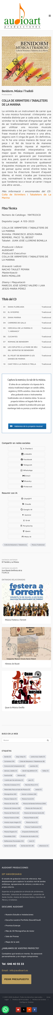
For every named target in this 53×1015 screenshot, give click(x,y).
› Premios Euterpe (12, 925)
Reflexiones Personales (14, 841)
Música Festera (11, 818)
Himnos (21, 775)
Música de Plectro (11, 813)
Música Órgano (10, 832)
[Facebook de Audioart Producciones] (34, 1009)
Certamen (9, 761)
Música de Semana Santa (34, 813)
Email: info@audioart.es (15, 970)
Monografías (10, 794)
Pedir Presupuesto (16, 979)
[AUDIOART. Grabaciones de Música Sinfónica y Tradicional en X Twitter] (23, 1009)
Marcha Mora (31, 785)
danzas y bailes (10, 771)
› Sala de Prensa (11, 936)
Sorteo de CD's (27, 846)
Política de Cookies (39, 999)
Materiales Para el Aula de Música (17, 789)
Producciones (7, 94)
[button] (5, 1009)
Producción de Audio (29, 836)
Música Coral (28, 799)
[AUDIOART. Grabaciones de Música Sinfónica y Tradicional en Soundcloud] (29, 1009)
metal (38, 789)
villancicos (43, 846)
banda (7, 757)
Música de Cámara (12, 808)
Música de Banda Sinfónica (34, 803)
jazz (30, 780)
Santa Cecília (10, 846)
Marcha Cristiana (12, 785)
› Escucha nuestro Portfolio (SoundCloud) (22, 920)
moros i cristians (29, 794)
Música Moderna (31, 818)
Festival (8, 775)
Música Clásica (10, 799)
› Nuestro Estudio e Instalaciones (18, 914)
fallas (45, 771)
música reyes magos (12, 822)
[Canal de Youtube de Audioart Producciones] (18, 1009)
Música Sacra (31, 822)
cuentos (34, 766)
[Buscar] (47, 740)
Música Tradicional (38, 545)
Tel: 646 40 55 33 (13, 963)
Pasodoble (9, 836)
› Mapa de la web (11, 942)
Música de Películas (33, 808)
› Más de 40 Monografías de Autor (19, 931)
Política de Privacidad (20, 999)
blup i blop (20, 757)
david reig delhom (29, 771)
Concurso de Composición (14, 766)
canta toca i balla (38, 757)
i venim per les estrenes (13, 780)
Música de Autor (11, 803)
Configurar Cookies (26, 1002)
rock (31, 841)
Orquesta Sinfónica (30, 832)
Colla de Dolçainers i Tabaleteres (15, 545)
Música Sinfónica (12, 827)
